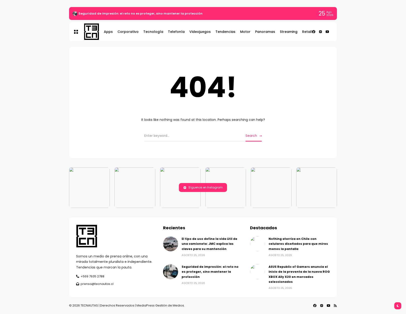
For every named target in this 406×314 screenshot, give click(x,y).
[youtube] (327, 31)
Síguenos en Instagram (205, 187)
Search (251, 135)
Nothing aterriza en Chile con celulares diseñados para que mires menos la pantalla (298, 244)
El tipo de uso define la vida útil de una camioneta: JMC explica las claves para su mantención (209, 244)
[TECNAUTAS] (89, 31)
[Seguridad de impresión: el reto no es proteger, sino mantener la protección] (75, 13)
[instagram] (320, 31)
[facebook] (313, 31)
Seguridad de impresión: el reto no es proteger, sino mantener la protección (140, 13)
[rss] (335, 305)
